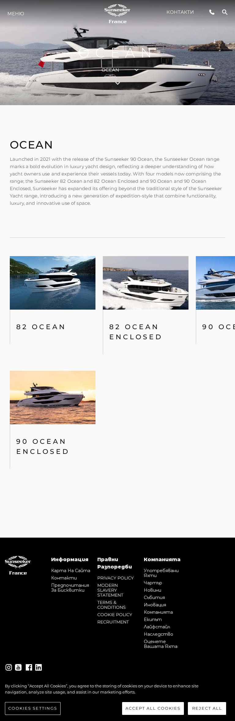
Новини (152, 590)
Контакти (180, 12)
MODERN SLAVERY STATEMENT (110, 590)
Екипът (153, 619)
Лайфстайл (157, 627)
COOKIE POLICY (114, 614)
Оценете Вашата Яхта (160, 644)
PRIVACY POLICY (115, 578)
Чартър (153, 583)
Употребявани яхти (161, 573)
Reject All (207, 708)
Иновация (155, 605)
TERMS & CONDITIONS (111, 605)
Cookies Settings (32, 708)
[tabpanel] (117, 321)
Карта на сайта (70, 570)
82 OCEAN (41, 327)
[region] (117, 699)
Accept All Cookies (153, 708)
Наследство (158, 634)
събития (154, 597)
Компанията (158, 612)
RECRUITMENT (113, 622)
